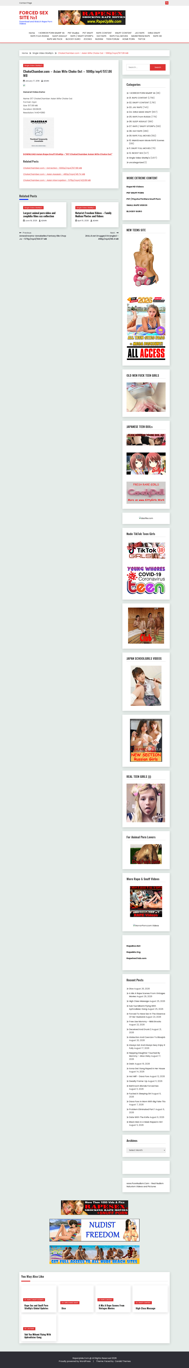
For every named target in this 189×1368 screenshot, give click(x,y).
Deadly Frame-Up (138, 1081)
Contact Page (25, 3)
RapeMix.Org (134, 952)
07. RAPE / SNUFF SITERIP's (142, 126)
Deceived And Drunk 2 (140, 1029)
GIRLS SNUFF (154, 32)
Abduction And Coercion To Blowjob (147, 1037)
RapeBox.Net (134, 945)
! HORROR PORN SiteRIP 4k (51, 32)
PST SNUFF (88, 32)
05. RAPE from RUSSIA (140, 116)
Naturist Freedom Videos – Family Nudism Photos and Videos (93, 214)
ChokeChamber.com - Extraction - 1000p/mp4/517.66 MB (52, 168)
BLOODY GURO (73, 39)
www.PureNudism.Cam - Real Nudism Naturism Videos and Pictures (145, 1185)
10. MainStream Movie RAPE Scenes (146, 140)
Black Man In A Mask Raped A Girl (146, 1121)
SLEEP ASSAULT (59, 36)
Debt (131, 1063)
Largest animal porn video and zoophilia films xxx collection (39, 214)
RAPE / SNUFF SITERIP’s (81, 36)
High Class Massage (139, 1001)
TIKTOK (141, 39)
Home (32, 32)
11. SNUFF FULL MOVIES (140, 148)
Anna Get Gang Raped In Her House (147, 1068)
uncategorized (136, 162)
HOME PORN (128, 39)
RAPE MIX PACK (54, 39)
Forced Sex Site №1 (33, 15)
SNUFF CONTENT (123, 32)
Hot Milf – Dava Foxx (139, 1076)
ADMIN (46, 81)
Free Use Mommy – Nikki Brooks (145, 1021)
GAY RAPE (101, 36)
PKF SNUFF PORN (135, 192)
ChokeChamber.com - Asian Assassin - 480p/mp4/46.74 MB (54, 174)
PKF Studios (73, 32)
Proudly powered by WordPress (75, 1361)
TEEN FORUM (112, 39)
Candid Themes (123, 1361)
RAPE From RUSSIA (39, 36)
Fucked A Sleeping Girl (140, 1093)
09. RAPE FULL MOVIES (140, 135)
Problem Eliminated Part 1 (142, 1109)
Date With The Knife (139, 1117)
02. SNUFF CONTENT (139, 102)
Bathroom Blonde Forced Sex (144, 1085)
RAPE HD (157, 36)
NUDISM (99, 39)
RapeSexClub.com (136, 958)
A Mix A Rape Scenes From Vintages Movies (111, 1307)
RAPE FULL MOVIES (119, 36)
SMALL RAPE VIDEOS (137, 205)
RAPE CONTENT (104, 32)
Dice (131, 988)
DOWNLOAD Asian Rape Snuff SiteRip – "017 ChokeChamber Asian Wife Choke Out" (67, 154)
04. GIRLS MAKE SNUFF (140, 111)
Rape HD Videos (135, 186)
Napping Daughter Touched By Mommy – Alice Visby (144, 1054)
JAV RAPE (140, 32)
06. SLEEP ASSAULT (138, 121)
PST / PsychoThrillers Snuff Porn (144, 199)
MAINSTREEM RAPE (140, 36)
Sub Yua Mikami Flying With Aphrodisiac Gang (142, 1007)
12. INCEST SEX (136, 153)
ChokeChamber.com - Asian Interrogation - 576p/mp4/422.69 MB (57, 180)
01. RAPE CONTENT (138, 97)
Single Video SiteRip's (33, 65)
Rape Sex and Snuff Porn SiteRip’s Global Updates (36, 1307)
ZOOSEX (88, 39)
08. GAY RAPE (135, 131)
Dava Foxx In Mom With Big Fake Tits (147, 1101)
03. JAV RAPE (135, 107)
